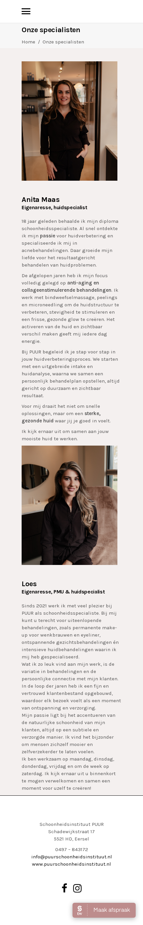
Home (28, 42)
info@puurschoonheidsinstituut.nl (71, 857)
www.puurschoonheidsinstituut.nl (71, 864)
